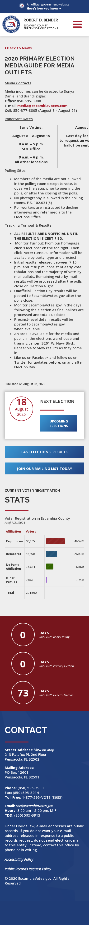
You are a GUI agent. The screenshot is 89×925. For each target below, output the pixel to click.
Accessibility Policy (19, 859)
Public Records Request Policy (28, 868)
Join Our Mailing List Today (44, 468)
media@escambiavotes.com (42, 105)
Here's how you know (42, 8)
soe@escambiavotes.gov (34, 805)
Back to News (19, 48)
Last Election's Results (44, 451)
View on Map (44, 749)
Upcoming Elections (59, 423)
